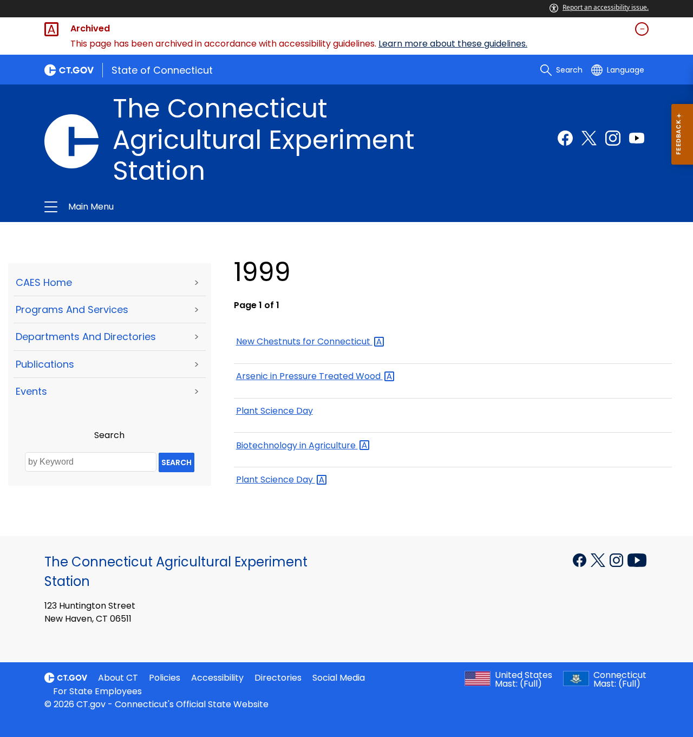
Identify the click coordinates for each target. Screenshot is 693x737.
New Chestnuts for (304, 341)
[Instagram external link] (612, 138)
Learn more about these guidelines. (452, 43)
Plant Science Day (274, 411)
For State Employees (97, 691)
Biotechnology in (297, 445)
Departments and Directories (86, 336)
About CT (118, 677)
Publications (45, 364)
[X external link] (599, 559)
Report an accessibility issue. (606, 7)
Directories (278, 677)
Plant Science (275, 479)
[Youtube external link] (636, 138)
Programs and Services (72, 309)
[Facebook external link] (565, 138)
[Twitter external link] (589, 138)
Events (31, 391)
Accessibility (217, 677)
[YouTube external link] (636, 559)
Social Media (338, 677)
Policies (164, 677)
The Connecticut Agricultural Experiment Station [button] (217, 207)
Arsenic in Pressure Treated (309, 376)
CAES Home (44, 282)
